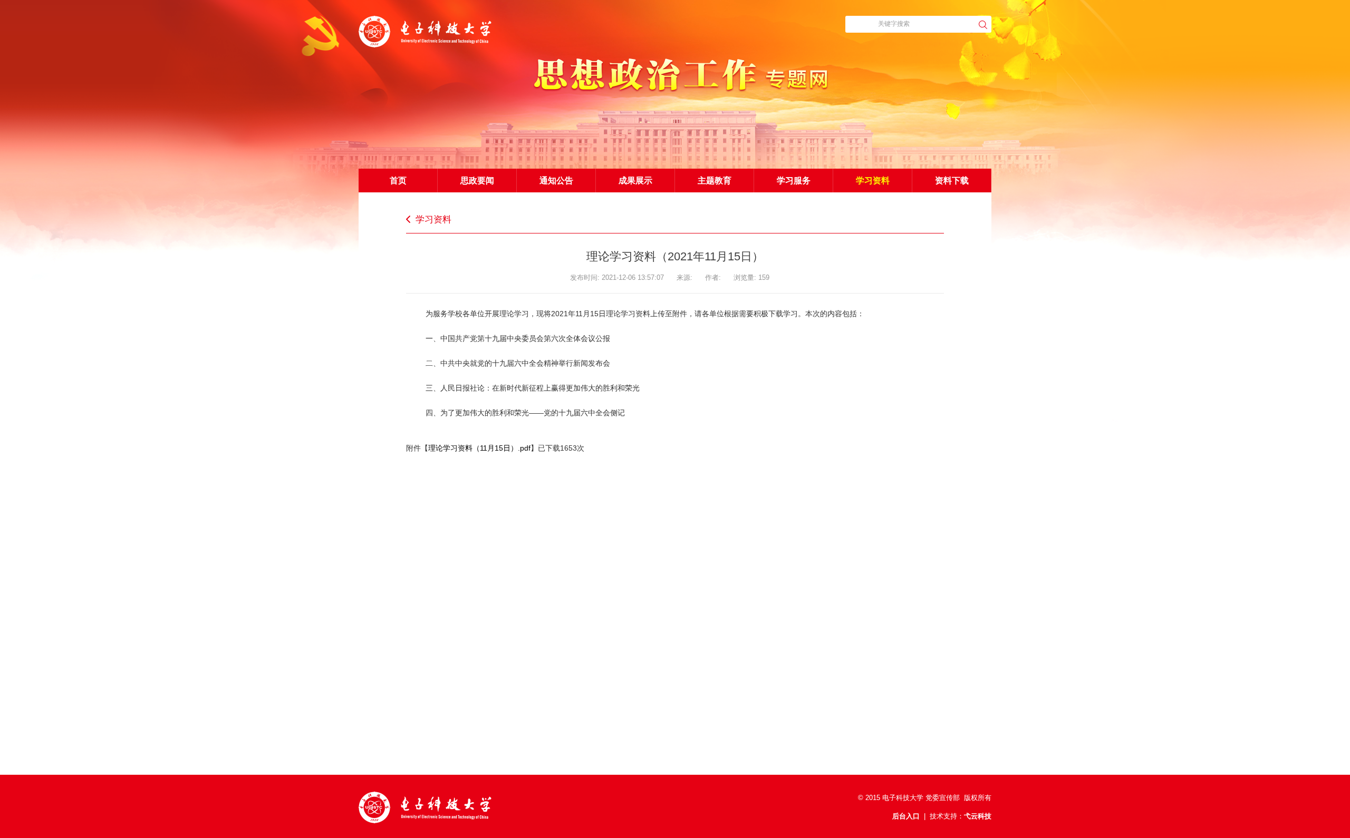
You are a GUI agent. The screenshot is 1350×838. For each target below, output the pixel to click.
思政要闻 (477, 180)
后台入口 (906, 816)
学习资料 (873, 180)
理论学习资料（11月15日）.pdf (479, 448)
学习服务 (794, 180)
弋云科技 (977, 816)
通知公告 (556, 180)
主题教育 (714, 180)
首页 (398, 180)
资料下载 (952, 180)
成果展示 (635, 180)
